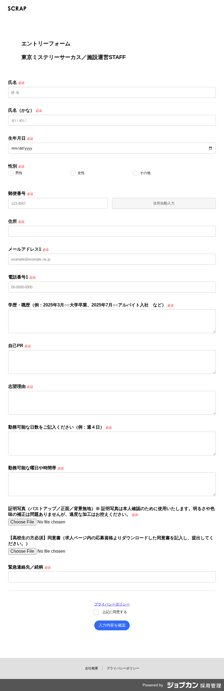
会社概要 (91, 668)
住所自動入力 (164, 203)
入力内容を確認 (112, 625)
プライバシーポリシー (112, 604)
